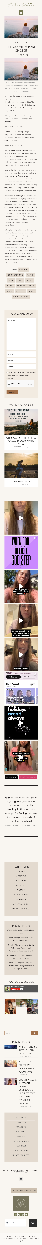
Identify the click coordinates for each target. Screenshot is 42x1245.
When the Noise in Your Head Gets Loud (28, 1050)
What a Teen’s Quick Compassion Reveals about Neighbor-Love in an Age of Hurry (21, 966)
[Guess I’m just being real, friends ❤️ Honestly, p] (21, 757)
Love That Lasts (21, 482)
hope (29, 280)
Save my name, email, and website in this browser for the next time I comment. (21, 375)
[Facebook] (15, 1214)
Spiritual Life (21, 43)
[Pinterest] (19, 1214)
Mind (9, 291)
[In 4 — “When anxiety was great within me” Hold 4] (21, 586)
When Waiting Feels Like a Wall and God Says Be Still (21, 441)
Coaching (21, 871)
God (20, 280)
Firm (11, 280)
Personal (21, 881)
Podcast (21, 885)
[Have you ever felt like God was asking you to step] (21, 552)
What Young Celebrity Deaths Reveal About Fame (27, 1067)
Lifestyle (21, 876)
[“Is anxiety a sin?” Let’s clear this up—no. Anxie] (21, 654)
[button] (21, 12)
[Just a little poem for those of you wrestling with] (21, 620)
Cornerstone (15, 275)
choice (23, 270)
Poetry (21, 890)
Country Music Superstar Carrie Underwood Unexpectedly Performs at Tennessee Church (21, 948)
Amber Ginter (21, 5)
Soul (31, 291)
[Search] (34, 1033)
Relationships (21, 895)
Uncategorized (21, 909)
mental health (25, 286)
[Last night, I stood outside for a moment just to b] (21, 723)
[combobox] (15, 1223)
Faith (30, 275)
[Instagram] (22, 1214)
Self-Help (21, 899)
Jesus (10, 286)
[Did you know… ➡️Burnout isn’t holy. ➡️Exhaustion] (21, 518)
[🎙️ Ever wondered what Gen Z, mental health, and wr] (21, 688)
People (20, 291)
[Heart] (26, 1214)
